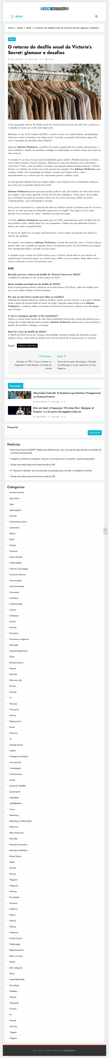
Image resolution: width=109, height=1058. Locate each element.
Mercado (13, 838)
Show (12, 973)
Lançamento (15, 791)
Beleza (12, 533)
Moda (12, 39)
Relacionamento (17, 950)
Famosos (13, 703)
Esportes (13, 674)
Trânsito (13, 997)
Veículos (13, 1026)
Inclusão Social (16, 744)
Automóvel (14, 527)
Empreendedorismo (19, 650)
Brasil (12, 539)
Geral (12, 727)
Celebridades (16, 562)
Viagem (13, 1032)
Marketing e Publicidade (21, 821)
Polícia (12, 914)
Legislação (14, 797)
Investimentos (16, 774)
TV (11, 1014)
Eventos (13, 692)
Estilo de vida (16, 680)
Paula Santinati (17, 59)
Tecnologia (14, 985)
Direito (13, 621)
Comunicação (16, 580)
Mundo (13, 867)
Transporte (14, 1002)
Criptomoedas (16, 603)
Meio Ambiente (17, 832)
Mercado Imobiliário (19, 850)
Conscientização (17, 586)
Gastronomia (15, 721)
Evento (13, 686)
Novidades (14, 897)
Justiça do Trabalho (18, 785)
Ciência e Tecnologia (19, 568)
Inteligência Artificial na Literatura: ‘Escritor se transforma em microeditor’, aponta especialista (52, 458)
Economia (14, 633)
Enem (12, 656)
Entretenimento (16, 662)
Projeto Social (16, 938)
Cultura (13, 609)
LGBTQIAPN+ (16, 803)
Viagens (13, 1038)
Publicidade (15, 944)
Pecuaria (13, 903)
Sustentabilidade (17, 979)
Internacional (15, 762)
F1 (10, 697)
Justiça (12, 779)
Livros (12, 809)
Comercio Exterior (18, 574)
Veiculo (13, 1020)
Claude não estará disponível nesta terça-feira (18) (32, 464)
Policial (13, 920)
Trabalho (13, 991)
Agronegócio (15, 510)
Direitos (13, 627)
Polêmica (14, 909)
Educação (14, 645)
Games (13, 715)
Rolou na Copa (16, 956)
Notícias (13, 891)
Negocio (13, 879)
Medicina (14, 826)
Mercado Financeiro (18, 844)
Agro (12, 504)
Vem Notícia (41, 401)
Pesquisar (12, 427)
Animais (13, 515)
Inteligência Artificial (19, 756)
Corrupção (14, 592)
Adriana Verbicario (27, 345)
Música (13, 873)
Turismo (13, 1008)
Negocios (14, 885)
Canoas (13, 545)
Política (13, 926)
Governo (13, 733)
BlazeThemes (69, 1050)
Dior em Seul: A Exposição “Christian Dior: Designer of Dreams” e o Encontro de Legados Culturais (63, 409)
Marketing (14, 815)
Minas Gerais (15, 856)
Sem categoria (16, 967)
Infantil (12, 750)
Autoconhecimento (18, 521)
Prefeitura (14, 932)
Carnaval (13, 551)
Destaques (14, 615)
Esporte (13, 668)
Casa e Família (16, 557)
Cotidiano (14, 598)
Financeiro (14, 709)
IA (10, 738)
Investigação (15, 768)
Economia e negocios (19, 639)
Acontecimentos (17, 492)
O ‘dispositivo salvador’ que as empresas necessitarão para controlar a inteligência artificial (51, 470)
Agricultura (14, 498)
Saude (12, 961)
